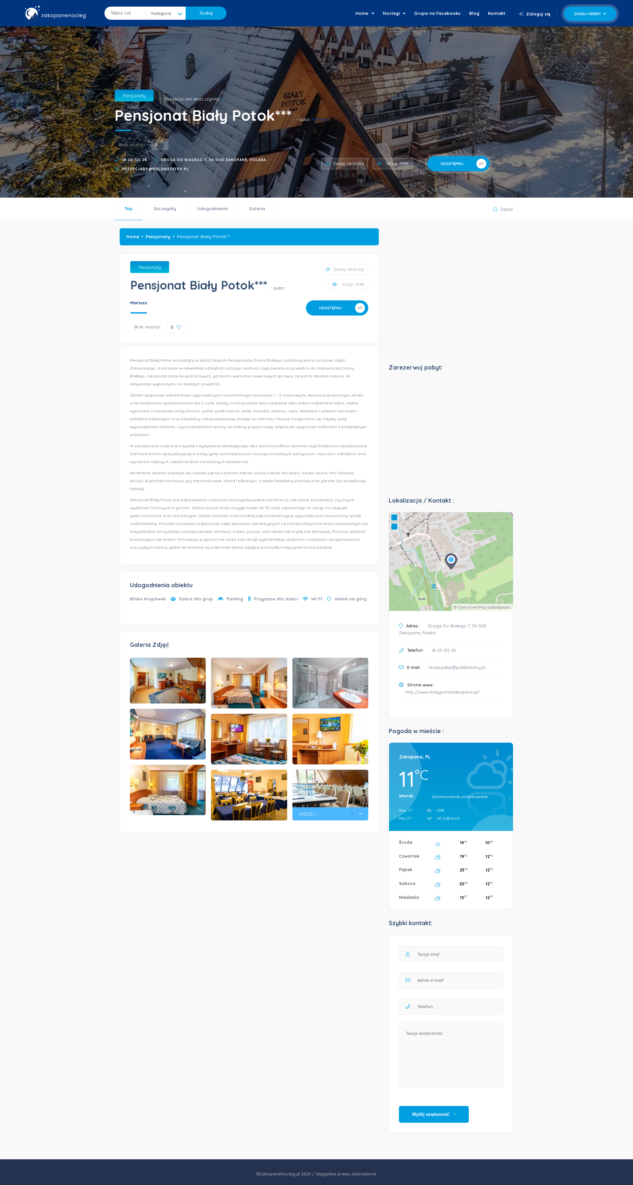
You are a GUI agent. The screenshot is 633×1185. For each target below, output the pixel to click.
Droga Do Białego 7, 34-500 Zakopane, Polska (213, 159)
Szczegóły (165, 208)
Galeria (257, 208)
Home (361, 13)
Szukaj (206, 13)
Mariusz (320, 119)
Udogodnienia (212, 208)
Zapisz (502, 208)
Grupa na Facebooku (437, 13)
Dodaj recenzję (348, 163)
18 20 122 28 (134, 159)
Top (129, 208)
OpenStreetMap (472, 607)
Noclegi (391, 13)
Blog (474, 13)
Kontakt (496, 13)
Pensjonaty (134, 95)
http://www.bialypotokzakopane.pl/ (443, 692)
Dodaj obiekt (588, 14)
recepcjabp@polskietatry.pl (155, 169)
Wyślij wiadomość (431, 1114)
